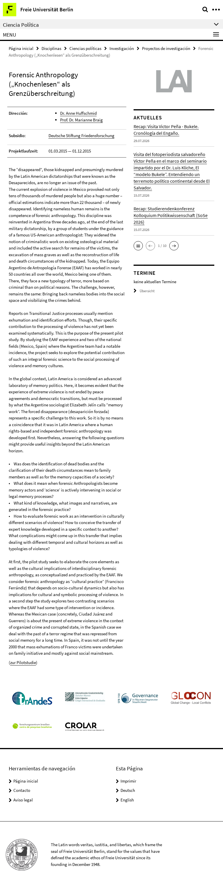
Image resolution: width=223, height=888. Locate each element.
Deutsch (128, 790)
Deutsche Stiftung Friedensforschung (81, 135)
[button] (138, 246)
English (127, 800)
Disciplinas (51, 48)
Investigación (121, 48)
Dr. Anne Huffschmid (78, 113)
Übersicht (147, 290)
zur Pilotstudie (23, 662)
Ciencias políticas (85, 48)
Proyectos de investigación (166, 48)
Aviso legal (23, 800)
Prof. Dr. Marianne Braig (81, 120)
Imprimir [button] (128, 781)
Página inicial (21, 48)
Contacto (21, 790)
